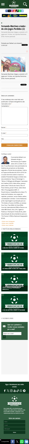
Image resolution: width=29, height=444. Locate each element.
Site (2, 139)
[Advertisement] (14, 358)
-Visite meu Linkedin (7, 223)
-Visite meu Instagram (8, 221)
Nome (3, 127)
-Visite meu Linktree (7, 225)
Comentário (5, 106)
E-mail (4, 133)
